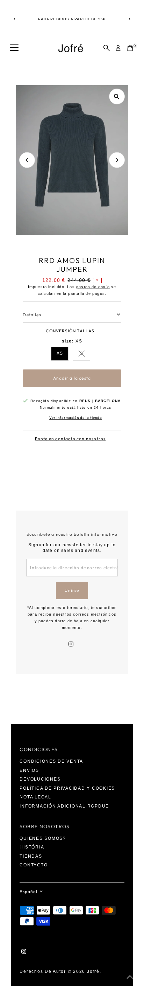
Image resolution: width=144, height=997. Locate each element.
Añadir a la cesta (72, 378)
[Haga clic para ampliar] (117, 96)
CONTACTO (34, 865)
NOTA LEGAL (35, 797)
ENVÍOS (29, 770)
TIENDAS (31, 856)
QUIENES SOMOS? (43, 838)
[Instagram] (71, 644)
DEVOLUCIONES (40, 779)
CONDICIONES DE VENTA (51, 761)
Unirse (72, 590)
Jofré (93, 971)
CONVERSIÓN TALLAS (70, 331)
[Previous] (14, 19)
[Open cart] (130, 48)
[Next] (129, 19)
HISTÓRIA (32, 847)
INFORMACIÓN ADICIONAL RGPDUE (64, 806)
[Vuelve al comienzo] (130, 978)
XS (60, 353)
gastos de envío (93, 287)
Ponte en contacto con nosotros (70, 439)
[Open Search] (106, 48)
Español (28, 891)
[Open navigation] (14, 48)
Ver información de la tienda (75, 418)
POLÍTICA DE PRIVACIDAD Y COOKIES (67, 788)
